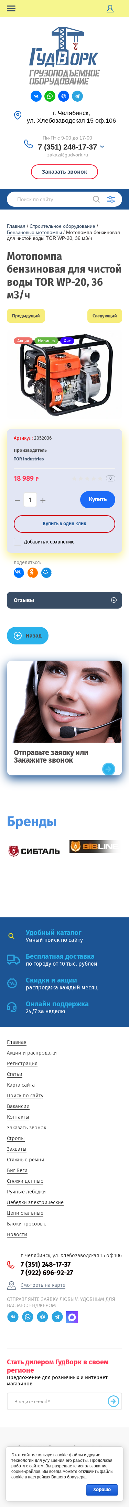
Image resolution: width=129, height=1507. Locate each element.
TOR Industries (29, 458)
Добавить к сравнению (49, 542)
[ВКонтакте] (19, 573)
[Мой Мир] (46, 573)
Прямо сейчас (108, 769)
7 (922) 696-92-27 (47, 1273)
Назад (34, 635)
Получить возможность (113, 1401)
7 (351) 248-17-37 (67, 147)
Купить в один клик (64, 524)
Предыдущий (26, 315)
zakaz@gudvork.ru (67, 154)
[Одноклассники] (33, 573)
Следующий (105, 315)
